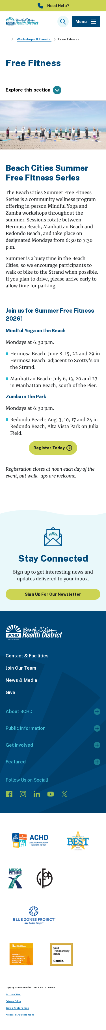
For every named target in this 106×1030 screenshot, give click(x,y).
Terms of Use (13, 994)
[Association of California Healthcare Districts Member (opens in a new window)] (30, 841)
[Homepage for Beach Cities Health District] (22, 21)
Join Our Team (21, 668)
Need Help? (58, 5)
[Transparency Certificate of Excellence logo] (21, 955)
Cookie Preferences (17, 1007)
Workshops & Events (34, 39)
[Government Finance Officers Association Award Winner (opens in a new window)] (44, 879)
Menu (81, 21)
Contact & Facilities (27, 656)
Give (10, 692)
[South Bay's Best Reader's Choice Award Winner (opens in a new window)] (78, 841)
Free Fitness (68, 39)
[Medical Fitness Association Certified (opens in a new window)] (15, 879)
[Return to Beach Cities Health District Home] (53, 632)
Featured (16, 762)
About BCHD (19, 711)
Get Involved (19, 745)
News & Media (21, 680)
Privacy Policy (13, 1001)
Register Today (49, 448)
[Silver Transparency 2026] (61, 955)
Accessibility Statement (20, 1014)
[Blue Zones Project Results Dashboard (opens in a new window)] (34, 916)
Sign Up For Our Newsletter (53, 594)
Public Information (26, 728)
